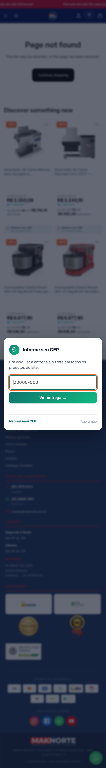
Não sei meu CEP (22, 421)
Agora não (89, 421)
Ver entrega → (53, 398)
